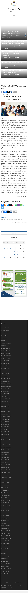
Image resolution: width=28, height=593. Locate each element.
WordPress (20, 585)
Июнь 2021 (4, 485)
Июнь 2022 (4, 454)
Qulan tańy (13, 9)
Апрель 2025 (4, 368)
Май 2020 (3, 518)
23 (23, 254)
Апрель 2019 (4, 551)
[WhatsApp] (21, 205)
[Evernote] (16, 205)
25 (7, 257)
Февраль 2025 (4, 373)
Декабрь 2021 (4, 469)
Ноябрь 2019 (4, 533)
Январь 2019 (4, 558)
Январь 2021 (4, 497)
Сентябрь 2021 (5, 477)
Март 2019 (3, 553)
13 (14, 251)
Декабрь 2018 (4, 561)
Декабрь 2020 (4, 500)
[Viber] (18, 205)
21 (17, 254)
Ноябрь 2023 (4, 411)
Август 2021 (4, 480)
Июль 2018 (4, 573)
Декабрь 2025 (4, 348)
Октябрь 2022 (4, 444)
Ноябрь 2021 (4, 472)
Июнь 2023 (4, 424)
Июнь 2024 (4, 393)
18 (7, 254)
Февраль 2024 (4, 404)
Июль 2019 (4, 543)
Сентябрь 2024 (5, 386)
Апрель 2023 (4, 429)
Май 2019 (3, 548)
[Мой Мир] (8, 205)
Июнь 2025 (4, 363)
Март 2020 (3, 523)
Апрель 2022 (4, 459)
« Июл (2, 263)
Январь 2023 (4, 437)
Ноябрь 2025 (4, 350)
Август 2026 (4, 327)
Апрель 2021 (4, 490)
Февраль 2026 (4, 343)
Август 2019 (4, 540)
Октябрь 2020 (4, 505)
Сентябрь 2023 (5, 416)
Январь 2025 (4, 376)
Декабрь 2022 (4, 439)
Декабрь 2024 (4, 378)
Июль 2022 (4, 452)
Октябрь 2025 (4, 353)
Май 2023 (3, 426)
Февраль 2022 (4, 464)
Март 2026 (3, 340)
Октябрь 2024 (4, 383)
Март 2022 (3, 462)
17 (4, 254)
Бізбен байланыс (9, 582)
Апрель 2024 (4, 398)
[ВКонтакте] (2, 205)
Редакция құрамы (18, 582)
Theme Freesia (15, 585)
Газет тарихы (12, 581)
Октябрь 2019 (4, 535)
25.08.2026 (17, 35)
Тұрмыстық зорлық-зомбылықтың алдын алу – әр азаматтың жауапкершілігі (13, 53)
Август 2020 (4, 510)
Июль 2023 (4, 421)
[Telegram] (2, 207)
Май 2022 (3, 457)
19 (10, 254)
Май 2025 (3, 366)
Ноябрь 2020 (4, 502)
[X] (10, 205)
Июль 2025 (4, 360)
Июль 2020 (4, 513)
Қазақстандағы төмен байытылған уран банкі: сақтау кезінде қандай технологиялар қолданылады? (13, 43)
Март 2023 (3, 431)
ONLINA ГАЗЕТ (20, 581)
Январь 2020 (4, 528)
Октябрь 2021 (4, 475)
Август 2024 (4, 388)
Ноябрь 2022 (4, 442)
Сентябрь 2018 (5, 568)
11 (7, 251)
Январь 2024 (4, 406)
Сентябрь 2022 (5, 447)
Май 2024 (3, 396)
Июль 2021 (4, 482)
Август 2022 (4, 449)
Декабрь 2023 (4, 409)
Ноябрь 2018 (4, 563)
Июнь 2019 (4, 546)
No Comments (6, 37)
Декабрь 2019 (4, 530)
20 (14, 254)
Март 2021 (3, 492)
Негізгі (6, 581)
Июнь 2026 (4, 333)
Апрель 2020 (4, 520)
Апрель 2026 (4, 338)
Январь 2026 (4, 345)
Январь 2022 (4, 467)
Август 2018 (4, 571)
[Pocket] (13, 205)
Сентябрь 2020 (5, 508)
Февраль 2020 (4, 525)
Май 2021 (3, 487)
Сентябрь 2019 (5, 538)
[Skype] (24, 205)
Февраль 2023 (4, 434)
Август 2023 (4, 419)
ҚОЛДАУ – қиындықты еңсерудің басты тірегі (11, 32)
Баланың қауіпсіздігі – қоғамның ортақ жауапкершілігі (12, 71)
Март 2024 (3, 401)
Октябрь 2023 (4, 414)
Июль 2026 (4, 330)
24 (4, 257)
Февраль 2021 (4, 495)
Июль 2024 (4, 391)
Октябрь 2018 (4, 566)
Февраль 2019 (4, 556)
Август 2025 (4, 358)
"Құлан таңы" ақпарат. (8, 35)
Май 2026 (3, 335)
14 (17, 251)
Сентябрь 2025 (5, 355)
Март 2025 (3, 371)
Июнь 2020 (4, 515)
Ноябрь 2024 (4, 381)
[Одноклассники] (5, 205)
